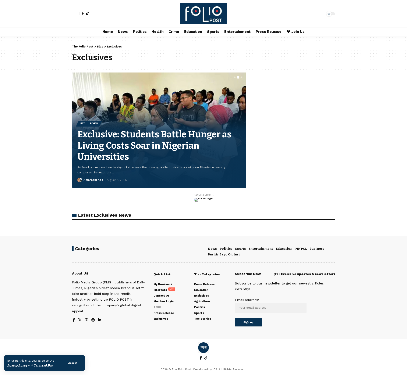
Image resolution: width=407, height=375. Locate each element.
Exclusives (89, 123)
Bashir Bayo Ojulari (224, 254)
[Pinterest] (93, 320)
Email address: (247, 300)
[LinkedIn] (100, 320)
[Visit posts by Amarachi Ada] (79, 180)
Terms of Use (43, 365)
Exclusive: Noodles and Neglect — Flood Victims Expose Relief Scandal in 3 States (157, 145)
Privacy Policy (17, 365)
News (212, 249)
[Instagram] (86, 320)
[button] (234, 77)
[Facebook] (83, 13)
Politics (226, 249)
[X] (80, 320)
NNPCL (301, 249)
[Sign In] (76, 14)
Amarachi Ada (93, 179)
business (317, 249)
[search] (320, 14)
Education (284, 249)
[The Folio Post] (203, 13)
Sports (240, 249)
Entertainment (260, 249)
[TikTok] (87, 13)
